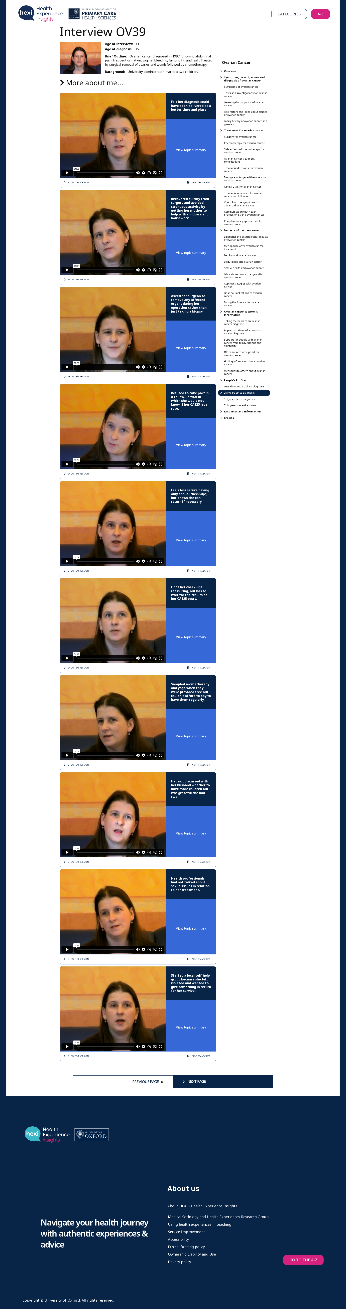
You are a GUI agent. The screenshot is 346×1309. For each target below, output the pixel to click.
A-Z (321, 14)
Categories (289, 14)
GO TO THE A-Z (303, 1260)
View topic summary (191, 150)
